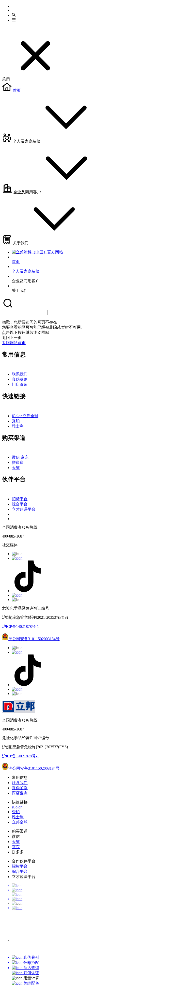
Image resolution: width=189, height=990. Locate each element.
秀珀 (16, 421)
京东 (25, 457)
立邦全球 (30, 416)
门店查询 (20, 384)
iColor (17, 416)
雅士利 (18, 426)
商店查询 (20, 793)
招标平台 (20, 499)
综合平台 (20, 504)
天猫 (16, 468)
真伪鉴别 (20, 379)
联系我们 (20, 374)
